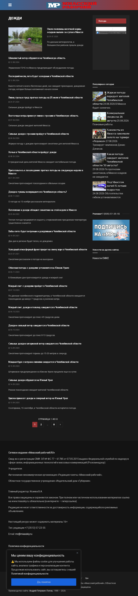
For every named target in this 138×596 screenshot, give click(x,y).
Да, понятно (44, 582)
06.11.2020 (14, 272)
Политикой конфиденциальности (29, 573)
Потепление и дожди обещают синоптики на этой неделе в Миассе (42, 210)
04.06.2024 (14, 138)
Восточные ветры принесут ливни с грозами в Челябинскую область (43, 115)
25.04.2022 (14, 214)
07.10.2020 (14, 290)
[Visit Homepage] (71, 5)
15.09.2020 (14, 366)
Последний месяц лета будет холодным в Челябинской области (41, 76)
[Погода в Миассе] (111, 28)
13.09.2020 (14, 403)
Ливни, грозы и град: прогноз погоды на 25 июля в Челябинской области (45, 97)
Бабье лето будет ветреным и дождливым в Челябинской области (41, 231)
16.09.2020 (14, 348)
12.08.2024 (14, 62)
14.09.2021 (14, 236)
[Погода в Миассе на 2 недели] (116, 33)
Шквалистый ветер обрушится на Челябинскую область (36, 58)
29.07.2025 (53, 36)
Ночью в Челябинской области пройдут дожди (32, 152)
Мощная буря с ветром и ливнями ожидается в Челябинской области (43, 362)
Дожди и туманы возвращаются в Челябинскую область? (37, 191)
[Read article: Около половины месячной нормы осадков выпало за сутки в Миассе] (25, 39)
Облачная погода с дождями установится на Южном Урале (38, 267)
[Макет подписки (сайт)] (111, 230)
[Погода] (102, 32)
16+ (87, 578)
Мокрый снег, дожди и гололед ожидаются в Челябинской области (42, 307)
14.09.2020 (14, 384)
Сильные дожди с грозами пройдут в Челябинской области (38, 133)
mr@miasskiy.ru (23, 534)
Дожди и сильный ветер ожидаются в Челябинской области (38, 325)
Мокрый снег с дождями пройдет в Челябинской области (37, 286)
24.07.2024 (14, 102)
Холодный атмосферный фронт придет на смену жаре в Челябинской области (47, 249)
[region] (44, 569)
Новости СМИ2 (101, 258)
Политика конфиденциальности (26, 546)
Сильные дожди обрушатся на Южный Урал (30, 380)
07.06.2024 (14, 120)
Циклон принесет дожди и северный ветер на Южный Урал (38, 398)
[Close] (77, 553)
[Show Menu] (10, 5)
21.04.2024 (14, 178)
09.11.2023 (14, 196)
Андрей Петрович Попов (41, 591)
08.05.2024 (14, 156)
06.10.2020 (14, 312)
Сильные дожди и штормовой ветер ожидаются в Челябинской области (44, 343)
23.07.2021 (14, 254)
